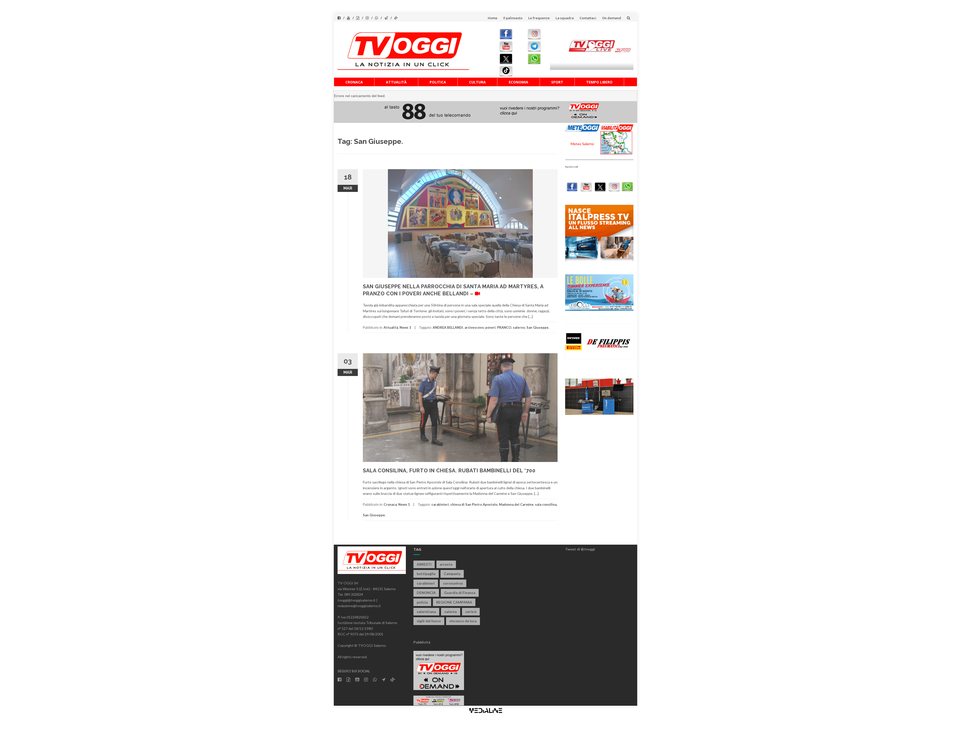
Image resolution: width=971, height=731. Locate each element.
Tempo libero (599, 82)
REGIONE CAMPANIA (454, 602)
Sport (557, 82)
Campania (452, 573)
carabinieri (440, 504)
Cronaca (354, 82)
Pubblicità (421, 642)
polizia (422, 602)
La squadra (565, 18)
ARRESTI (424, 564)
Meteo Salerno (582, 144)
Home (492, 18)
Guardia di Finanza (459, 592)
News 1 (405, 327)
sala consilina (546, 504)
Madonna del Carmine (516, 504)
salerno (519, 327)
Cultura (477, 82)
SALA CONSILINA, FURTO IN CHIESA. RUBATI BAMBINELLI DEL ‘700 (449, 471)
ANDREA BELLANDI (448, 327)
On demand (611, 18)
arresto (446, 564)
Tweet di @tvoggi (580, 549)
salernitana (426, 611)
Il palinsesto (512, 18)
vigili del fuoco (429, 621)
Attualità (396, 82)
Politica (438, 82)
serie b (470, 611)
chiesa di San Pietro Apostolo (473, 504)
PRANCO (504, 327)
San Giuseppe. (537, 327)
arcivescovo (474, 327)
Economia (518, 82)
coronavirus (453, 583)
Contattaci (588, 18)
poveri (490, 327)
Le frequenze (539, 18)
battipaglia (426, 573)
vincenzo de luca (463, 621)
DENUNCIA (426, 592)
